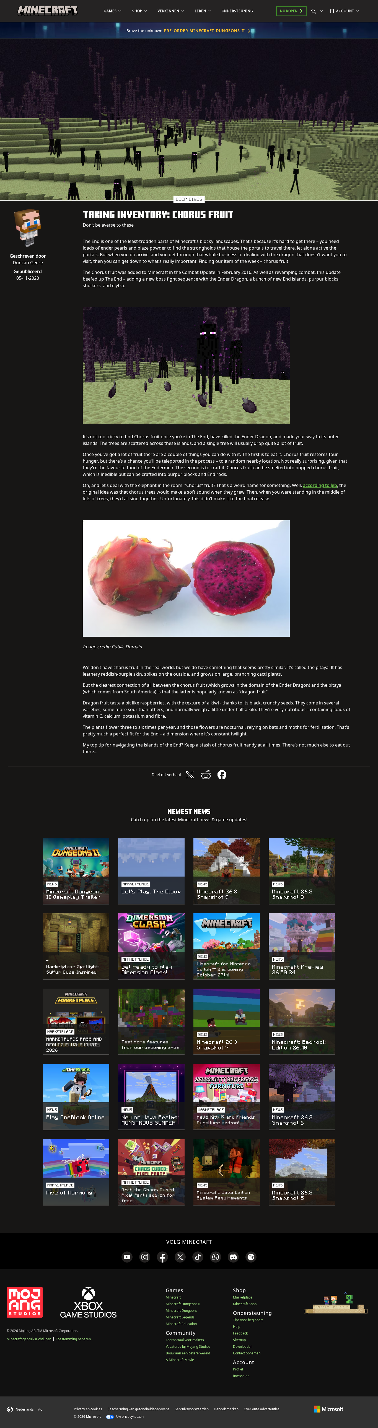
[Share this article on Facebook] (222, 774)
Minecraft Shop (245, 1304)
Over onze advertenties (261, 1409)
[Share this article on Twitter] (189, 774)
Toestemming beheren (73, 1339)
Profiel (238, 1369)
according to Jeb (320, 485)
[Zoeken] (318, 11)
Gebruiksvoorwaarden (192, 1409)
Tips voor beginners (248, 1320)
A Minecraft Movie (180, 1359)
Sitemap (239, 1340)
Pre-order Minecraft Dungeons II (204, 30)
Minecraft (173, 1297)
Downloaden (242, 1346)
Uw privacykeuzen (129, 1416)
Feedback (240, 1333)
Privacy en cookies (88, 1409)
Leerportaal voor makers (185, 1340)
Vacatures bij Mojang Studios (188, 1346)
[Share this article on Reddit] (206, 774)
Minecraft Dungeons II (183, 1304)
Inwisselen (241, 1375)
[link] (127, 1257)
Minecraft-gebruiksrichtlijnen (29, 1339)
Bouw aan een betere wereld (188, 1353)
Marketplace (242, 1297)
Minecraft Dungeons (181, 1310)
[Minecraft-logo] (47, 11)
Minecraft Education (181, 1323)
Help (236, 1326)
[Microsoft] (328, 1409)
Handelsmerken (226, 1409)
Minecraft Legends (180, 1317)
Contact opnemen (246, 1353)
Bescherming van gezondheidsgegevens (138, 1409)
